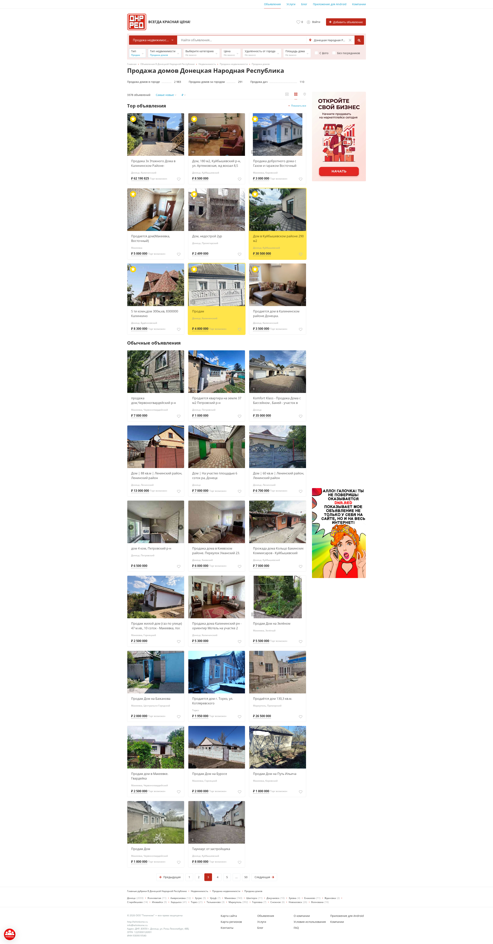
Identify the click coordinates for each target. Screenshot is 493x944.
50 (245, 877)
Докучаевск (273, 898)
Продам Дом (140, 849)
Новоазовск (295, 902)
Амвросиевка (178, 898)
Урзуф (213, 898)
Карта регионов (231, 922)
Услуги (291, 4)
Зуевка (292, 898)
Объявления (272, 4)
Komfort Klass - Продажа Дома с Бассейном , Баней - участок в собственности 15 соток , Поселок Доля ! (278, 400)
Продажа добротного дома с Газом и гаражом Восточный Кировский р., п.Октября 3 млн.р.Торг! (274, 163)
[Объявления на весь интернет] (339, 533)
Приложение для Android (329, 4)
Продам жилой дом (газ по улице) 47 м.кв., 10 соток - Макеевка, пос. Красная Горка (156, 625)
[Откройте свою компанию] (339, 136)
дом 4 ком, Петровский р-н (151, 548)
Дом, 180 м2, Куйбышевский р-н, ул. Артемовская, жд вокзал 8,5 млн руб (216, 163)
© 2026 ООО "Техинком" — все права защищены (155, 915)
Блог (304, 4)
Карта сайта (229, 916)
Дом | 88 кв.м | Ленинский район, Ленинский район (156, 475)
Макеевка (230, 898)
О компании (302, 916)
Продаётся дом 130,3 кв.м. (272, 698)
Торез (194, 902)
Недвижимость (199, 891)
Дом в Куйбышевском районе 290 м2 (278, 238)
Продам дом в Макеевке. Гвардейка (149, 776)
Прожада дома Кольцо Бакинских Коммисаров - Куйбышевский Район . (278, 550)
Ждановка (330, 898)
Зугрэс (198, 898)
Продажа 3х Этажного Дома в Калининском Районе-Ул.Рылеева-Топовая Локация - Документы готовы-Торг (154, 163)
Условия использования (310, 922)
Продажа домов (253, 891)
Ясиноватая (154, 898)
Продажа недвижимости (226, 891)
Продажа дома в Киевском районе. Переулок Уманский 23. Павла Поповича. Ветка (216, 550)
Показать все (298, 105)
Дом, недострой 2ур (207, 236)
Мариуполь (235, 902)
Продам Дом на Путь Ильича (274, 774)
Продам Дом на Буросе (209, 774)
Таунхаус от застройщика (211, 849)
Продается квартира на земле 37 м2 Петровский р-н (216, 400)
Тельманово (214, 902)
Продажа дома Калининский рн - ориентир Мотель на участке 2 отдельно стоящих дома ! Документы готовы (216, 625)
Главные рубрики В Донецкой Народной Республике (157, 891)
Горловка (257, 902)
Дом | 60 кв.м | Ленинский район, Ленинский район (278, 475)
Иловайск (157, 902)
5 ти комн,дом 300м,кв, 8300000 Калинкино (154, 313)
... (236, 877)
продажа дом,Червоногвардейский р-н (153, 400)
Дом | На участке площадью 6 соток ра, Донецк (214, 475)
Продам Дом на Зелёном (271, 623)
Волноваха (317, 902)
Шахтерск (251, 898)
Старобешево (135, 902)
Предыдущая (172, 877)
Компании (359, 4)
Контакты (227, 928)
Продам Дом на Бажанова (150, 698)
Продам (198, 311)
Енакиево (309, 898)
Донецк (131, 898)
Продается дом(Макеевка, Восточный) (150, 238)
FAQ (296, 928)
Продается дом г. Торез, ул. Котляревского (212, 700)
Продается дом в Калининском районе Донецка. (276, 313)
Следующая (262, 877)
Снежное (275, 902)
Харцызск (176, 902)
